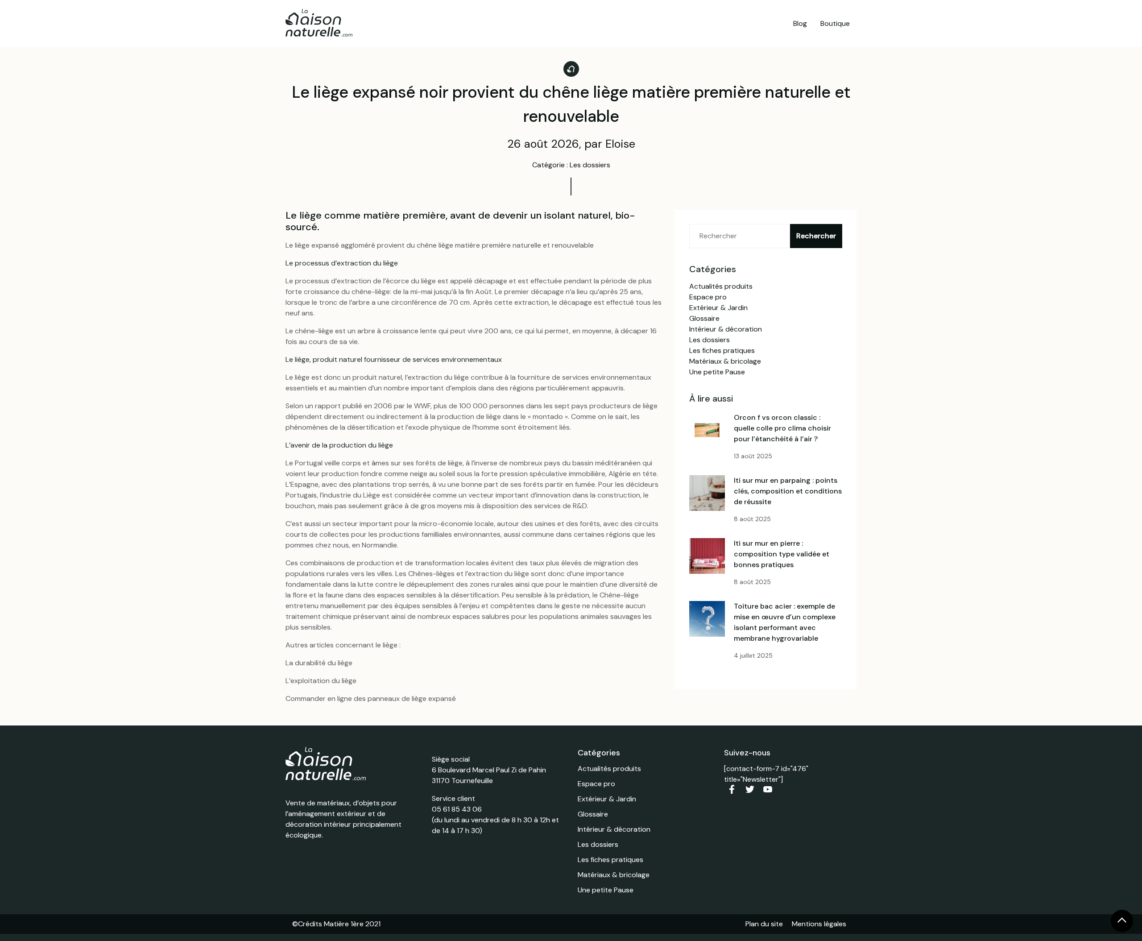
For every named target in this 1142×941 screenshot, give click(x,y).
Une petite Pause (717, 372)
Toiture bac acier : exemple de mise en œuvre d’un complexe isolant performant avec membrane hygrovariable (785, 622)
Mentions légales (819, 924)
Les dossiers (709, 339)
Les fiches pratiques (722, 350)
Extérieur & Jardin (718, 307)
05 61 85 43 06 (457, 809)
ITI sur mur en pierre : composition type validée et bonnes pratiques (781, 554)
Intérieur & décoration (725, 329)
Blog (800, 23)
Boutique (835, 23)
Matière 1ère (344, 924)
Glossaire (704, 318)
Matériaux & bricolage (725, 361)
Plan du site (764, 924)
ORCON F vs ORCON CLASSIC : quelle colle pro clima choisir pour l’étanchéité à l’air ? (782, 428)
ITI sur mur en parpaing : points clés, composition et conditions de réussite (788, 491)
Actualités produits (721, 286)
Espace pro (708, 297)
